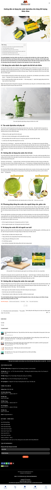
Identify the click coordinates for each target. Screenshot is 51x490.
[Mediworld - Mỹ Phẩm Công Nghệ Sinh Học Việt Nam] (25, 3)
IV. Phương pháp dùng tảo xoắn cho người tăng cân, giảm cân (13, 51)
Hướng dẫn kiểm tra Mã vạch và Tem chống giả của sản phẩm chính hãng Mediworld (19, 439)
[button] (49, 3)
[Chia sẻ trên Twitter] (27, 306)
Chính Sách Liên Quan (6, 435)
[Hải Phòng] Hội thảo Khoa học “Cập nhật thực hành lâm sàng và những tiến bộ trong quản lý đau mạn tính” (27, 333)
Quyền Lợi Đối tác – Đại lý (6, 437)
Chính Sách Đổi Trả (5, 433)
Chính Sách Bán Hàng (6, 426)
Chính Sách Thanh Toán (6, 431)
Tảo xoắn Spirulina (5, 57)
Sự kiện (2, 322)
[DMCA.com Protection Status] (4, 466)
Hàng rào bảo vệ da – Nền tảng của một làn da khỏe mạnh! (18, 347)
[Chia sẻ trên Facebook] (24, 306)
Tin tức (2, 325)
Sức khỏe (23, 301)
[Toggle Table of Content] (24, 45)
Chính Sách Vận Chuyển (6, 428)
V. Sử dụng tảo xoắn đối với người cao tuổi (10, 52)
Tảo (27, 301)
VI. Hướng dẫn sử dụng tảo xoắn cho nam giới (10, 54)
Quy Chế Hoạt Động (5, 422)
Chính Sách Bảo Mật (5, 424)
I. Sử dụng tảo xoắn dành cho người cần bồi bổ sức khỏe (12, 46)
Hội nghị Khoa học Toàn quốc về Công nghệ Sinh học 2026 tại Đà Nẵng (20, 352)
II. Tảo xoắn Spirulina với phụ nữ (8, 48)
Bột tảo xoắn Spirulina (14, 301)
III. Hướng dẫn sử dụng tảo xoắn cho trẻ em (10, 49)
